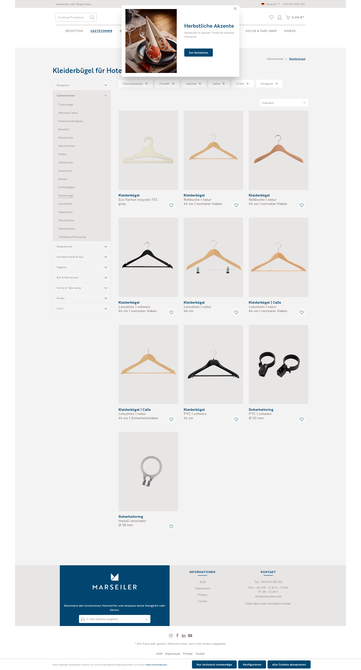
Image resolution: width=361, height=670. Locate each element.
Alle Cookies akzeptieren (289, 664)
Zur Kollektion (198, 52)
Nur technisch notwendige (214, 664)
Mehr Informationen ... (157, 664)
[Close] (235, 8)
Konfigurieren (252, 664)
